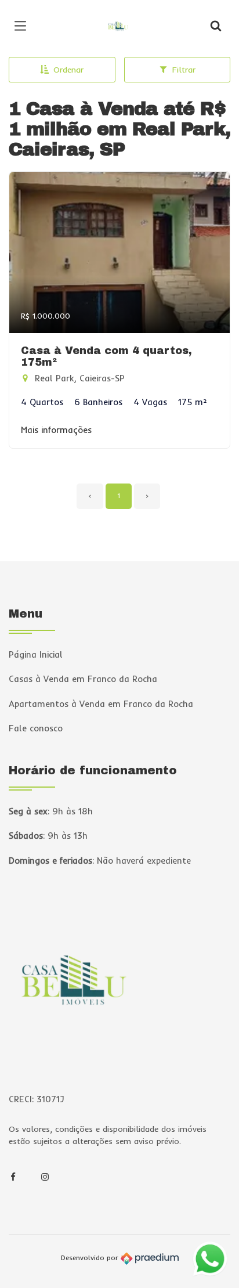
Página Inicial (36, 654)
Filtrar (183, 69)
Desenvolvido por (91, 1258)
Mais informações (56, 429)
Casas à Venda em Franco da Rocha (83, 678)
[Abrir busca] (215, 26)
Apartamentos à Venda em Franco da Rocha (101, 703)
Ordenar (68, 69)
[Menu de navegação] (23, 26)
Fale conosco (36, 728)
